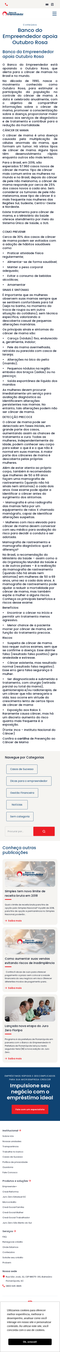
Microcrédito (9, 1202)
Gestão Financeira (22, 793)
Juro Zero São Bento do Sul (17, 1222)
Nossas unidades (11, 1141)
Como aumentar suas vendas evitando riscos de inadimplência (29, 961)
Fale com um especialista (30, 1109)
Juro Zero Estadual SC (14, 1196)
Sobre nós (8, 1136)
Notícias (17, 805)
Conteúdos (8, 1252)
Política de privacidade (15, 1162)
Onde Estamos (10, 1247)
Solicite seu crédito (12, 1257)
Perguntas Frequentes (53, 4)
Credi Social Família (13, 1207)
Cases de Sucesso (12, 1156)
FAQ (4, 1236)
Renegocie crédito (12, 1241)
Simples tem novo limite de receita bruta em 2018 (25, 893)
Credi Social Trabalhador (16, 1217)
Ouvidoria (7, 1167)
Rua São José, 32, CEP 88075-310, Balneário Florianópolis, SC (29, 1278)
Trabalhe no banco (12, 1151)
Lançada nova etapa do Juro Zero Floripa (26, 1028)
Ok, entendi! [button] (30, 1341)
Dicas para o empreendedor (29, 781)
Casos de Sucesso (22, 769)
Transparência (10, 1146)
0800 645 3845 (7, 4)
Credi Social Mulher (13, 1212)
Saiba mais (15, 920)
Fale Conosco (10, 1172)
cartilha (23, 739)
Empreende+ (48, 4)
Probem (6, 1262)
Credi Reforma (10, 1191)
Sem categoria (20, 816)
